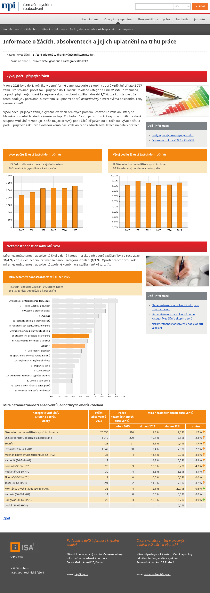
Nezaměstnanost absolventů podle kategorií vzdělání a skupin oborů (173, 316)
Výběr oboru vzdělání (37, 29)
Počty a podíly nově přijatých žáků (172, 135)
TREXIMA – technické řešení (27, 572)
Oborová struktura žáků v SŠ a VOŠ (173, 140)
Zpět (6, 518)
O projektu (17, 556)
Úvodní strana (89, 19)
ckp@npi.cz (81, 574)
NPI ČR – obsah (19, 568)
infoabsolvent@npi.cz (157, 574)
